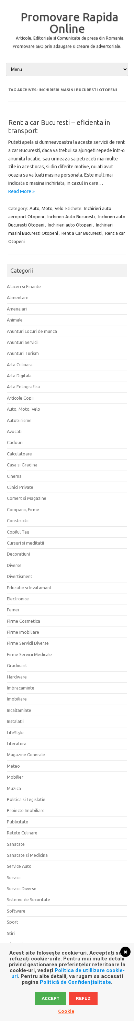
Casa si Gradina (22, 464)
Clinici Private (20, 487)
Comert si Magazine (26, 498)
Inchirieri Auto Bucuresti (71, 216)
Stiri (11, 933)
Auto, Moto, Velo (47, 208)
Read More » (21, 191)
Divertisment (19, 576)
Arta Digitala (19, 375)
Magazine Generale (26, 754)
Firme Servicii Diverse (28, 643)
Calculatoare (19, 453)
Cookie (66, 1011)
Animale (15, 319)
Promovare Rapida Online (70, 22)
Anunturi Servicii (22, 342)
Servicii (14, 877)
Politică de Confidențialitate (75, 982)
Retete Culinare (22, 832)
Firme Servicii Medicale (29, 654)
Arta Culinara (20, 364)
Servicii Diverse (21, 888)
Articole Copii (20, 398)
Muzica (14, 788)
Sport (12, 921)
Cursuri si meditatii (25, 542)
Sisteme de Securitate (28, 899)
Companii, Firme (23, 509)
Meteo (13, 766)
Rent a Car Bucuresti (82, 233)
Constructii (18, 520)
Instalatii (15, 721)
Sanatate (16, 844)
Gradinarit (17, 665)
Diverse (14, 565)
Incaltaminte (19, 710)
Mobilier (15, 777)
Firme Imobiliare (23, 632)
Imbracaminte (20, 687)
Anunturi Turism (23, 353)
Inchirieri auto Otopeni (70, 224)
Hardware (17, 676)
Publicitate (17, 821)
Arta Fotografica (23, 386)
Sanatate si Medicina (27, 855)
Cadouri (15, 442)
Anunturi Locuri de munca (32, 331)
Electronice (18, 598)
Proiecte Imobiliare (26, 810)
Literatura (16, 743)
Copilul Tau (18, 531)
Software (16, 910)
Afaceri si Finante (24, 286)
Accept (50, 998)
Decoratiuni (18, 553)
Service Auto (19, 866)
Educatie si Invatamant (29, 587)
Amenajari (17, 308)
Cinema (14, 476)
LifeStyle (15, 732)
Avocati (14, 431)
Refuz (83, 998)
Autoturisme (19, 420)
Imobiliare (17, 698)
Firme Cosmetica (23, 621)
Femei (13, 609)
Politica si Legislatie (26, 799)
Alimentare (18, 297)
